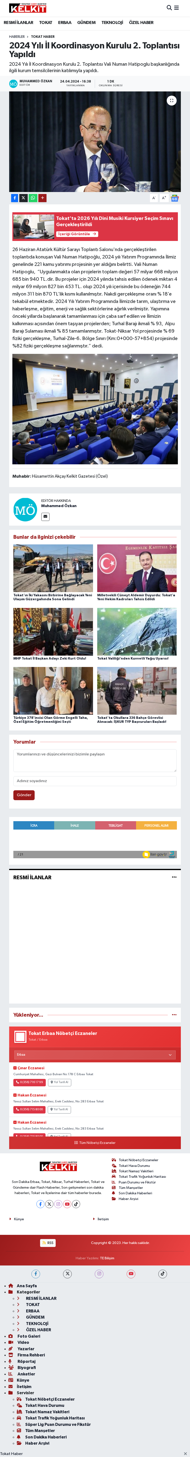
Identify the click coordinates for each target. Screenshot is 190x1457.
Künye (19, 1219)
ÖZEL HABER (141, 23)
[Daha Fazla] (42, 198)
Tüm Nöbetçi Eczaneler (97, 1143)
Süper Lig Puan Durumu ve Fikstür (58, 1424)
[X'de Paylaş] (23, 198)
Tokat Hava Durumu (134, 1166)
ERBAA (64, 23)
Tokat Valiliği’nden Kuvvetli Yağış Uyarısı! (132, 658)
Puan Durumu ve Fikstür (137, 1182)
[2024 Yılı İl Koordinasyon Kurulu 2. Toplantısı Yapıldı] (95, 141)
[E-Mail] (45, 517)
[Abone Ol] (174, 198)
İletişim (103, 1219)
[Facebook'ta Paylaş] (14, 198)
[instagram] (99, 1274)
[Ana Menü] (176, 8)
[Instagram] (58, 1204)
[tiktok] (162, 1274)
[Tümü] (174, 1015)
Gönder (24, 795)
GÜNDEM (86, 23)
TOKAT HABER (43, 37)
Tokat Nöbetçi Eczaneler (138, 1160)
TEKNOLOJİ (112, 23)
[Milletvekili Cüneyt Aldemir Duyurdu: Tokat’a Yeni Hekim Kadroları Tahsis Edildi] (137, 568)
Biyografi (26, 1368)
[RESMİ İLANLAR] (174, 877)
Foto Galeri (28, 1336)
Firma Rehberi (31, 1355)
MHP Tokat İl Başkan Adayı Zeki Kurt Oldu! (49, 658)
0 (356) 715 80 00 (31, 1109)
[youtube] (131, 1274)
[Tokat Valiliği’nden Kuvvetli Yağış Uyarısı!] (137, 631)
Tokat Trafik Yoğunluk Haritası (142, 1176)
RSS (50, 1243)
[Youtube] (67, 1204)
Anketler (26, 1374)
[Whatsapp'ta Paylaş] (33, 198)
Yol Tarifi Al (61, 1082)
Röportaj (26, 1361)
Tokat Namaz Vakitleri (136, 1171)
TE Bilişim (107, 1258)
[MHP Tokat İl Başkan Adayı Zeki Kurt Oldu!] (53, 631)
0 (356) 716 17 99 (31, 1082)
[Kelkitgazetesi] (27, 8)
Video (23, 1342)
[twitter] (67, 1274)
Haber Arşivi (128, 1199)
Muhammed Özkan (58, 506)
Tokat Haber (11, 1454)
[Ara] (169, 8)
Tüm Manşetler (131, 1188)
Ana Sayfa (27, 1286)
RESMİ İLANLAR (18, 23)
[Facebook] (40, 1204)
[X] (49, 1204)
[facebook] (35, 1274)
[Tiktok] (76, 1204)
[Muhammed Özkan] (25, 509)
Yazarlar (25, 1349)
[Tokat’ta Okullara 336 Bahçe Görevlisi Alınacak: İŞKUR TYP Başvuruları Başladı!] (137, 691)
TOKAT (45, 23)
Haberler (17, 37)
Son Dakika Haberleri (135, 1193)
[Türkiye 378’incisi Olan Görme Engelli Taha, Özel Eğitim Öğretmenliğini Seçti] (53, 691)
